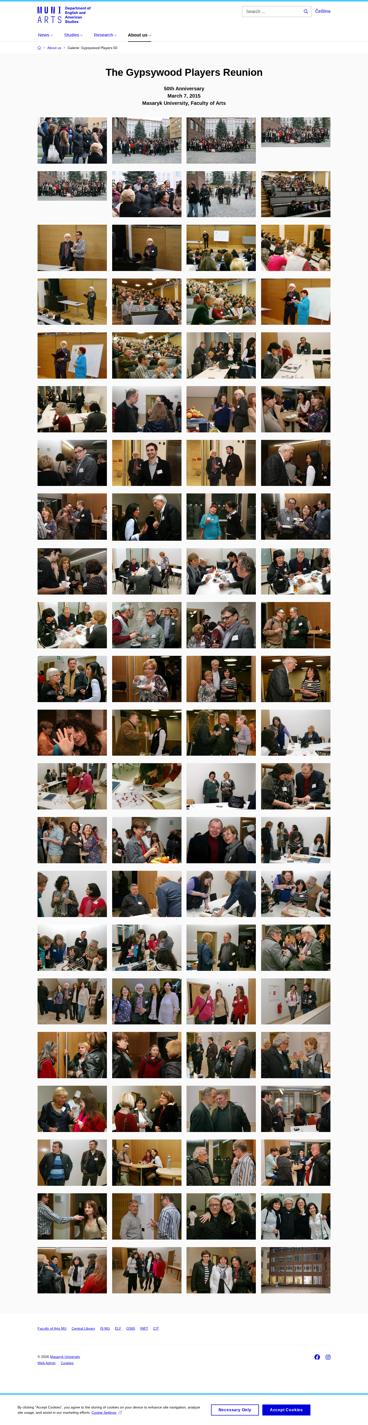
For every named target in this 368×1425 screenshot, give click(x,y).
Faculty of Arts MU (52, 1328)
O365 (130, 1328)
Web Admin (47, 1363)
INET (144, 1328)
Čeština (322, 11)
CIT (156, 1328)
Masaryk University (65, 1357)
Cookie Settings (104, 1412)
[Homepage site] (64, 14)
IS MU (105, 1328)
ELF (118, 1328)
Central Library (83, 1328)
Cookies (67, 1363)
